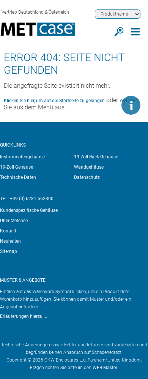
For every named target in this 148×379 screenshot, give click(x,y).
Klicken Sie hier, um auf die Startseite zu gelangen (54, 100)
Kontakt (8, 231)
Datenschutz (87, 177)
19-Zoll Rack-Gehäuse (96, 156)
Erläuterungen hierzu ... (23, 316)
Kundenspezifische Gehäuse (29, 210)
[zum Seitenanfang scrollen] (108, 105)
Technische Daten (18, 177)
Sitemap (8, 251)
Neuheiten (10, 241)
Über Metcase (14, 220)
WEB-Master (105, 367)
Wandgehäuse (89, 167)
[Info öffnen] (130, 105)
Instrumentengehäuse (22, 156)
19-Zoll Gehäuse (16, 167)
